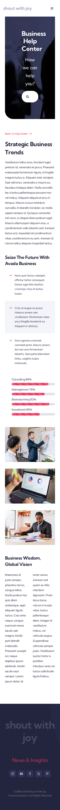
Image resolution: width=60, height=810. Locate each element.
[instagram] (12, 773)
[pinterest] (47, 773)
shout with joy (17, 8)
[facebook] (30, 773)
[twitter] (38, 773)
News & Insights (30, 760)
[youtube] (21, 773)
